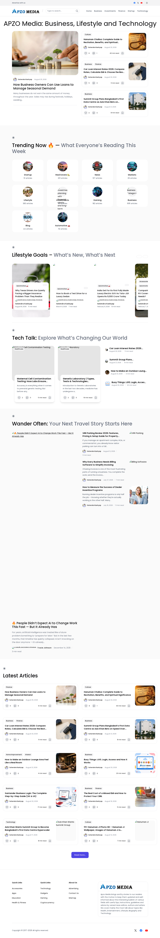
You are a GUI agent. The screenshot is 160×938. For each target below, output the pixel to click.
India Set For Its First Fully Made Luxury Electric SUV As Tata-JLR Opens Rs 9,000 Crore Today (113, 293)
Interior (28, 755)
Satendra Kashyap (25, 79)
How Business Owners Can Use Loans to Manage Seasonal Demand (43, 86)
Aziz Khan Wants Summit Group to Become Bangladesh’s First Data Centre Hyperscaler (27, 828)
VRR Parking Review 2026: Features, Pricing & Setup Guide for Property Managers (100, 435)
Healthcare (19, 349)
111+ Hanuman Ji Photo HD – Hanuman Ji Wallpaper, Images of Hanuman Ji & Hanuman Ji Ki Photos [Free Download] (104, 829)
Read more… (80, 855)
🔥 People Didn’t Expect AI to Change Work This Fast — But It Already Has (44, 625)
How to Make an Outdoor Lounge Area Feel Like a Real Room (128, 371)
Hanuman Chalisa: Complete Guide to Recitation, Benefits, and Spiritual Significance (103, 41)
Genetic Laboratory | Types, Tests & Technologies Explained (79, 380)
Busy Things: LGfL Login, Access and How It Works (129, 382)
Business (88, 64)
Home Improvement (14, 755)
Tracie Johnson (44, 647)
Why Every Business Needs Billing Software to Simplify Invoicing (99, 463)
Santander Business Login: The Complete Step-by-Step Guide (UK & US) (26, 795)
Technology (10, 822)
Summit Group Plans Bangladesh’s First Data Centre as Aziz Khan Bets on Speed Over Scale (104, 101)
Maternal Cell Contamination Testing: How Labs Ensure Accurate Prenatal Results (34, 380)
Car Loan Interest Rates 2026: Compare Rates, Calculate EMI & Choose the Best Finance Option (104, 71)
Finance (98, 64)
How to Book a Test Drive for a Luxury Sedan (71, 295)
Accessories (144, 281)
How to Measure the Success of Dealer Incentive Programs (102, 489)
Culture (88, 34)
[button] (147, 3)
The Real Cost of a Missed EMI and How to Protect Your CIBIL (105, 795)
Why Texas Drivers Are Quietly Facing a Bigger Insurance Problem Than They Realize (30, 293)
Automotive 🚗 (22, 286)
